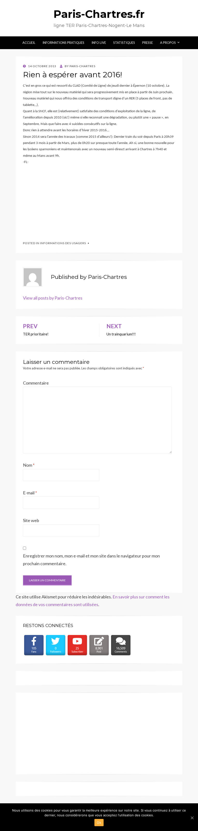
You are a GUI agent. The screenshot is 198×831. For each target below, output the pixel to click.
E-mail (30, 492)
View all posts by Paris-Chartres (52, 298)
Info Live (99, 43)
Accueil (28, 43)
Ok (99, 822)
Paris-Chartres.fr (99, 13)
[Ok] (192, 817)
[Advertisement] (59, 198)
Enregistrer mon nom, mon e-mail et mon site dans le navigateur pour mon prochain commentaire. (91, 559)
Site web (31, 520)
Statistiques (124, 43)
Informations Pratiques (63, 43)
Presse (147, 43)
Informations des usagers (63, 243)
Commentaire (36, 383)
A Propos (168, 43)
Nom (29, 465)
